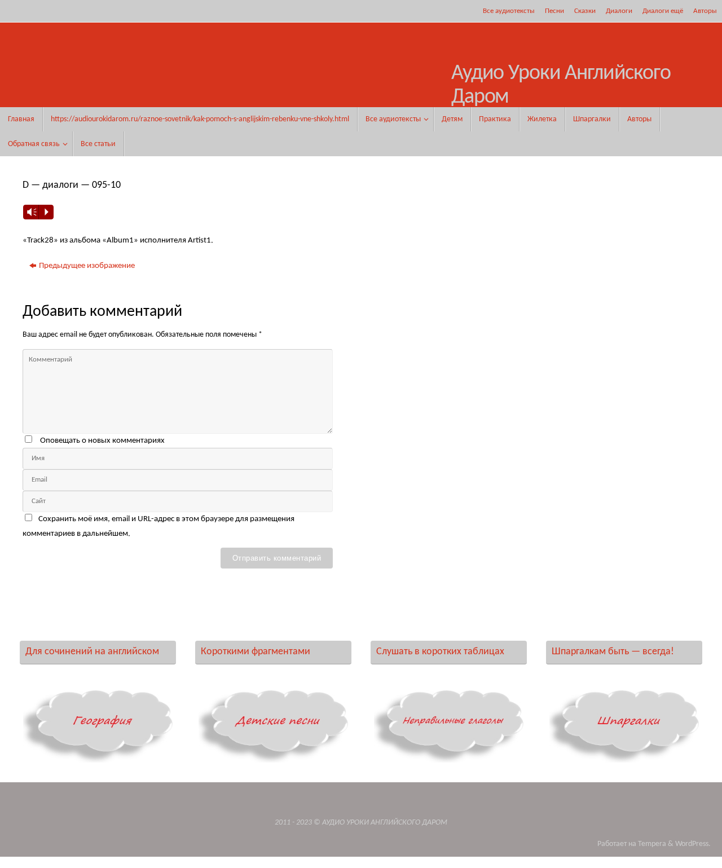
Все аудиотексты (509, 11)
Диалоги (619, 11)
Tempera (652, 844)
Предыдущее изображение (87, 266)
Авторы (705, 11)
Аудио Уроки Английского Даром (561, 85)
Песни (554, 11)
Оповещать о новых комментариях (102, 441)
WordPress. (693, 844)
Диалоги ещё (662, 11)
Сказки (585, 11)
